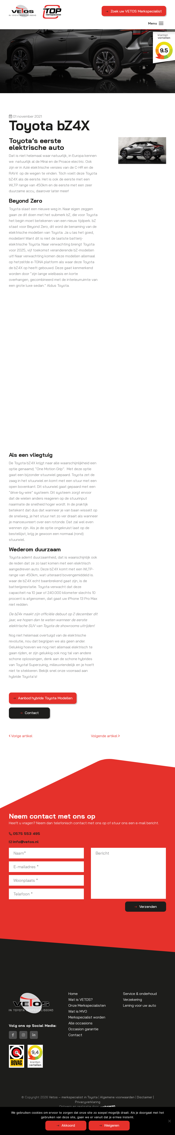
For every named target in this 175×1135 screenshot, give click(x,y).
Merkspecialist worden (86, 1017)
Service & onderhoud (140, 993)
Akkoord (68, 1125)
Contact (32, 712)
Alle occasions (80, 1023)
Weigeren (111, 1125)
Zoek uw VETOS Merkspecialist (136, 11)
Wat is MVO (77, 1011)
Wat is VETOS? (80, 999)
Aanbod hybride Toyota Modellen (45, 698)
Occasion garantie (83, 1029)
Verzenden (148, 906)
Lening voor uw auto (139, 1005)
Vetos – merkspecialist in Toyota (73, 1097)
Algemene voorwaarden (117, 1097)
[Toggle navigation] (161, 23)
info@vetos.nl (26, 841)
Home (73, 993)
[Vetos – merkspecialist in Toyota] (22, 11)
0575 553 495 (26, 833)
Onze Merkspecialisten (87, 1005)
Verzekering (132, 999)
